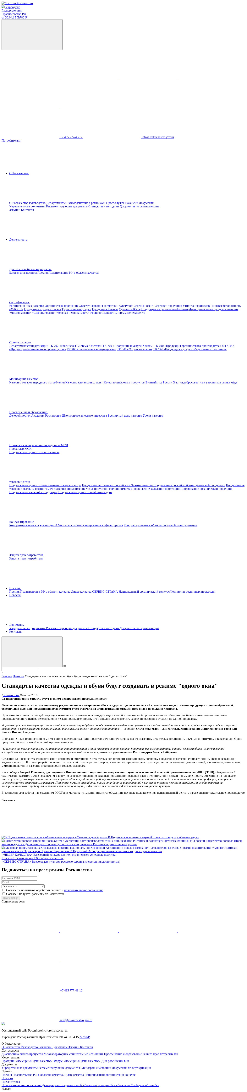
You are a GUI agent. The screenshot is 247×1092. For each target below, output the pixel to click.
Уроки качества (153, 415)
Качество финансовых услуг (84, 382)
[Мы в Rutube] (89, 107)
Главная (7, 676)
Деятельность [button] (18, 239)
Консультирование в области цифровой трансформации (160, 525)
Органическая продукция (61, 305)
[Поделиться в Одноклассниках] (89, 833)
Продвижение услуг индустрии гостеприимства (98, 488)
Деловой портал (20, 415)
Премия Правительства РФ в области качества (68, 272)
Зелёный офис (143, 305)
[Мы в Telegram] (148, 77)
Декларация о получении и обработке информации (76, 1085)
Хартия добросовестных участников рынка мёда (205, 382)
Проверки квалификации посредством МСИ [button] (38, 445)
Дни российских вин (115, 1061)
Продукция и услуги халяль (42, 309)
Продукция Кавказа (105, 309)
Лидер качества (81, 591)
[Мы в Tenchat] (31, 107)
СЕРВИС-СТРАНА (105, 591)
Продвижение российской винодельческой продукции (189, 485)
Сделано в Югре (129, 309)
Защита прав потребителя (26, 558)
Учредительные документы (27, 206)
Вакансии (132, 203)
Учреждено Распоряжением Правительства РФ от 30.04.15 (14, 12)
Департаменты (56, 203)
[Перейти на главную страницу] (17, 3)
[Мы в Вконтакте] (31, 77)
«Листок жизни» (20, 312)
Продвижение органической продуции (206, 488)
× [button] (2, 672)
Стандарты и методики (104, 206)
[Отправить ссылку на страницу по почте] (206, 833)
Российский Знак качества (26, 305)
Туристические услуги (76, 309)
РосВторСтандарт (102, 312)
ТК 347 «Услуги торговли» (134, 349)
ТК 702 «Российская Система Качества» (75, 345)
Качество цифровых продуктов (124, 382)
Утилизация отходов (196, 305)
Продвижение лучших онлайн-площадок (85, 492)
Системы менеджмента (130, 312)
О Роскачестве (19, 203)
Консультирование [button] (22, 521)
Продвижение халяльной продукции (155, 488)
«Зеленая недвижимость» (73, 312)
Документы (60, 1047)
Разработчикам (120, 1085)
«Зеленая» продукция (168, 305)
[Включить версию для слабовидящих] (32, 34)
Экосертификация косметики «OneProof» (106, 305)
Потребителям (11, 140)
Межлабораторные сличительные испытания (74, 1054)
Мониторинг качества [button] (24, 379)
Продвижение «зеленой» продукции (33, 492)
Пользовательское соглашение (22, 1085)
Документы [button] (147, 203)
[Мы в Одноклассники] (89, 77)
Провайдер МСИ (20, 448)
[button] (59, 269)
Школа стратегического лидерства (84, 415)
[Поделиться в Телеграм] (148, 833)
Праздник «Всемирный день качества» (27, 1061)
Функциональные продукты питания (213, 309)
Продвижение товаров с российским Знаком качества (117, 485)
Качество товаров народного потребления (37, 382)
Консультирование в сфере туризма (99, 525)
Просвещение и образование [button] (28, 412)
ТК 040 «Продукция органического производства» (187, 345)
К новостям (11, 695)
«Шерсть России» (43, 312)
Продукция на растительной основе (165, 309)
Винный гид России (158, 382)
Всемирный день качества (125, 415)
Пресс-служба (115, 203)
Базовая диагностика (23, 272)
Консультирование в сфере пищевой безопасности (42, 525)
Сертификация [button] (19, 302)
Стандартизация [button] (20, 342)
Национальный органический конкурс (144, 591)
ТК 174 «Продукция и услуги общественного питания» (190, 349)
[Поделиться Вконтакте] (31, 833)
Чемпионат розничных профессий (193, 591)
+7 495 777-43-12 (71, 137)
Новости (15, 595)
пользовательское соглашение (83, 890)
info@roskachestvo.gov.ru (158, 137)
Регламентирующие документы (67, 206)
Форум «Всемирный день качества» (77, 1061)
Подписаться (10, 897)
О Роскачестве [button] (19, 173)
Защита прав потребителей (160, 1054)
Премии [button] (15, 588)
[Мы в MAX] (206, 77)
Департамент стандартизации (28, 345)
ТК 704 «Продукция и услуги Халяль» (128, 345)
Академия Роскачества (46, 415)
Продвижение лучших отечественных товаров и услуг (45, 485)
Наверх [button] (6, 1088)
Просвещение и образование (123, 1054)
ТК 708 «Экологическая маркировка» (91, 349)
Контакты (27, 209)
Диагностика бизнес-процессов (23, 1054)
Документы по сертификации (139, 206)
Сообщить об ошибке (145, 1085)
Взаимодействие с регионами (85, 203)
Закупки (15, 209)
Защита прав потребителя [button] (26, 555)
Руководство (37, 203)
